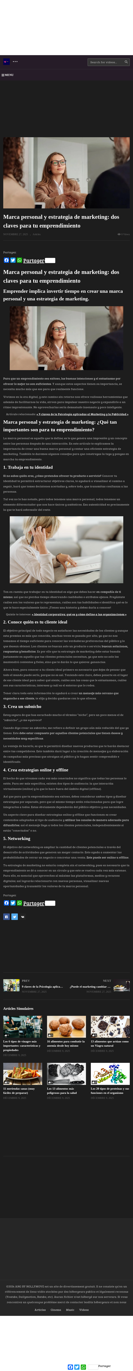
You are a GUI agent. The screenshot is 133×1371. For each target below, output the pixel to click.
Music (70, 1310)
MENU (9, 75)
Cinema (56, 1310)
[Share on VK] (22, 916)
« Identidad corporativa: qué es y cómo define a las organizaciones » (79, 614)
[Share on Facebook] (6, 916)
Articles (37, 234)
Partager (33, 260)
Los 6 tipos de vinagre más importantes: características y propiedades (21, 1045)
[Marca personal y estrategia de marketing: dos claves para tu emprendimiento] (22, 1027)
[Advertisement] (66, 27)
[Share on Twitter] (14, 916)
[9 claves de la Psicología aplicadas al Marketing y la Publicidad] (33, 986)
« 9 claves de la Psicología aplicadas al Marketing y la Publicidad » (82, 414)
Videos (84, 1310)
